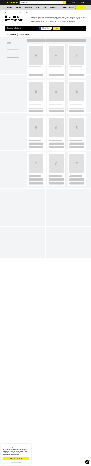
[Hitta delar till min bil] (87, 462)
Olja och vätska (28, 7)
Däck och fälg (53, 7)
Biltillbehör (18, 7)
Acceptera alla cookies (16, 458)
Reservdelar (9, 7)
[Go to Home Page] (5, 12)
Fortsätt (56, 28)
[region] (16, 454)
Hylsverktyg (15, 12)
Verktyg (37, 7)
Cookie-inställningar (16, 462)
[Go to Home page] (12, 2)
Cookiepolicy (18, 454)
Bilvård (44, 7)
